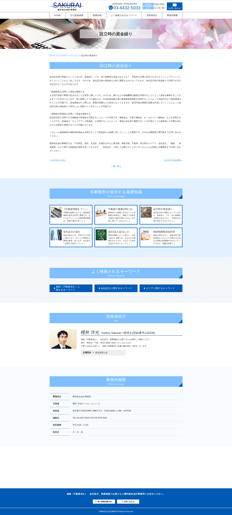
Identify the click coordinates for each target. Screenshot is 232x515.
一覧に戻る (116, 166)
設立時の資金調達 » (173, 160)
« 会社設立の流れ (58, 160)
